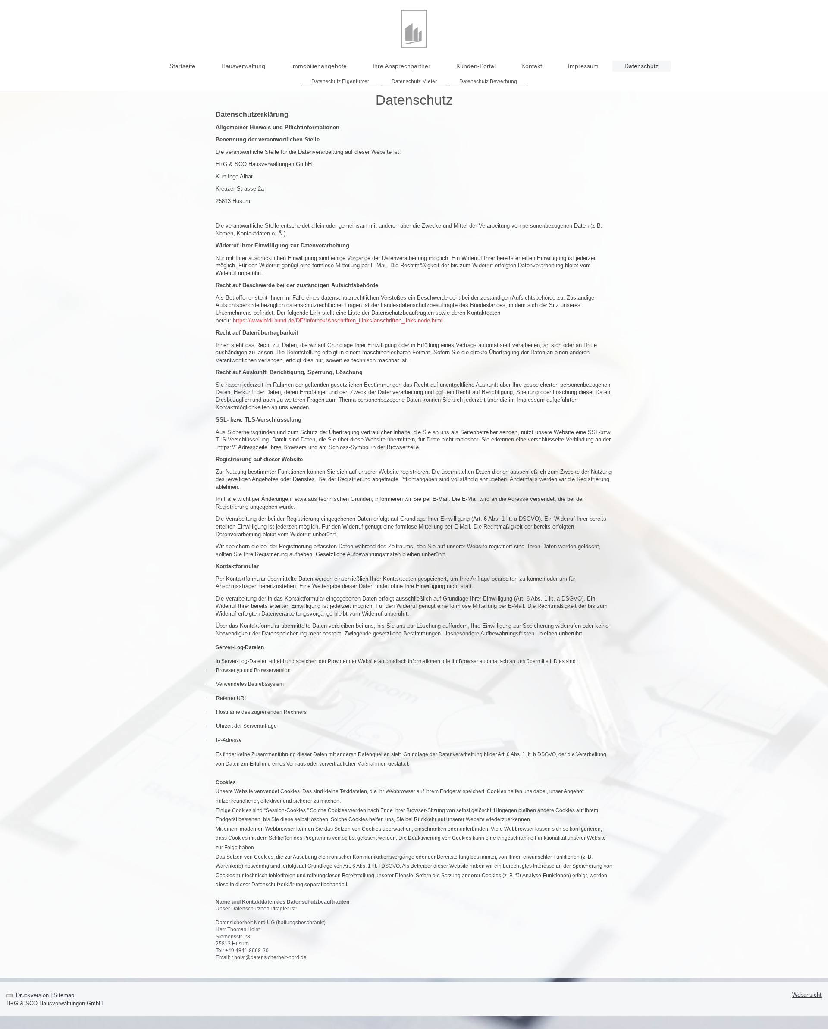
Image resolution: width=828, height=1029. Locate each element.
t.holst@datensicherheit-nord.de (269, 957)
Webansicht (807, 994)
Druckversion (32, 995)
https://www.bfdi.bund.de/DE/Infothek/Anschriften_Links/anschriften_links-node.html (337, 320)
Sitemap (63, 995)
